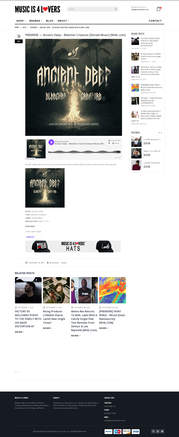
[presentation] (159, 132)
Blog (24, 27)
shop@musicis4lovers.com (140, 9)
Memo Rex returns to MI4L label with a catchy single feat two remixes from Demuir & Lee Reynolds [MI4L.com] (146, 72)
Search (116, 9)
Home (17, 27)
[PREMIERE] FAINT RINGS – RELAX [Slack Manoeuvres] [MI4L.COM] (151, 87)
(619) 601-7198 (109, 413)
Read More (19, 332)
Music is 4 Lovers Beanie (154, 151)
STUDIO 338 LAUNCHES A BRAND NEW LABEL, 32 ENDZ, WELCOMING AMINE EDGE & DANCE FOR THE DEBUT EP (146, 116)
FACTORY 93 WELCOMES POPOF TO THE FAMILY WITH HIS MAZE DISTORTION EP (150, 42)
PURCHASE (30, 226)
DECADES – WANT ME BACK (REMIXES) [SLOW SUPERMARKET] (151, 100)
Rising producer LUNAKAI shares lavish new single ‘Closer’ (151, 56)
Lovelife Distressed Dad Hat (155, 162)
